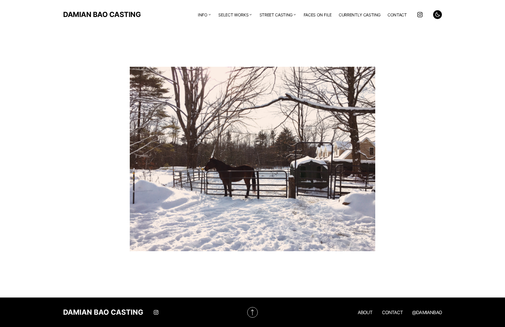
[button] (437, 14)
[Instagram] (420, 14)
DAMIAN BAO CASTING (102, 14)
